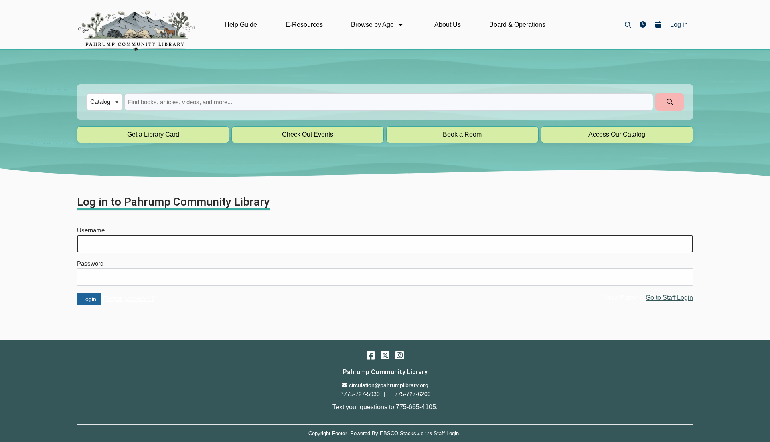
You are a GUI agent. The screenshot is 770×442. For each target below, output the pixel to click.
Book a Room (462, 134)
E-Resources (304, 24)
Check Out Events (307, 134)
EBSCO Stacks (398, 433)
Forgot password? (128, 298)
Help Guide (241, 24)
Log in (679, 24)
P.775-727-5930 (359, 394)
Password (90, 263)
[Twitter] (385, 355)
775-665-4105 (416, 407)
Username (91, 230)
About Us (447, 24)
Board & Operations (517, 24)
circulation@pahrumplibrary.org (388, 385)
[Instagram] (399, 355)
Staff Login (446, 433)
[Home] (136, 30)
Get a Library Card (153, 134)
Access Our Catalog (616, 134)
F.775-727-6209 (410, 394)
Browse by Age (373, 24)
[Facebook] (371, 355)
